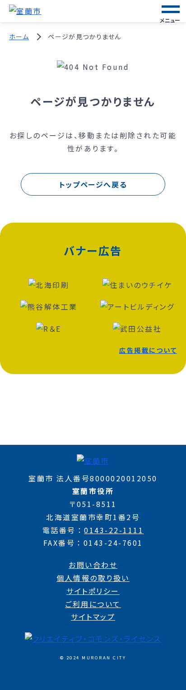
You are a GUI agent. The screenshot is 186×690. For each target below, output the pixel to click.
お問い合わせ (93, 564)
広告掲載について (148, 350)
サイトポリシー (93, 590)
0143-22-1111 (114, 530)
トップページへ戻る (93, 184)
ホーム (19, 36)
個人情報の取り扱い (93, 577)
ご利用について (93, 604)
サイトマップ (93, 616)
